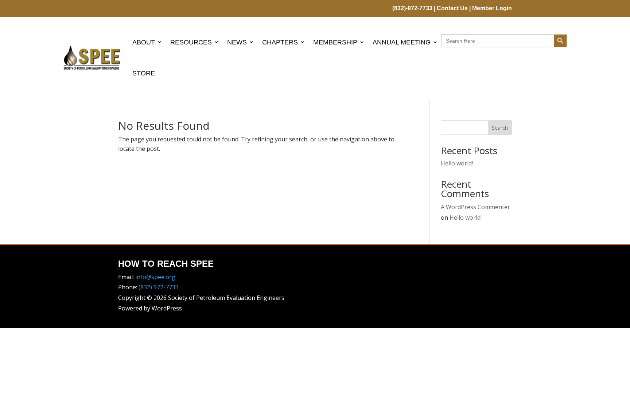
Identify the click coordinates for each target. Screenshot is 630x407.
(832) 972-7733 (159, 287)
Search (500, 127)
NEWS (237, 42)
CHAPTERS (280, 42)
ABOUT (143, 42)
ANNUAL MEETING (402, 42)
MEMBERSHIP (335, 42)
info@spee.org (155, 277)
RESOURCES (191, 42)
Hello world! (457, 163)
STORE (143, 73)
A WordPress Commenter (475, 207)
